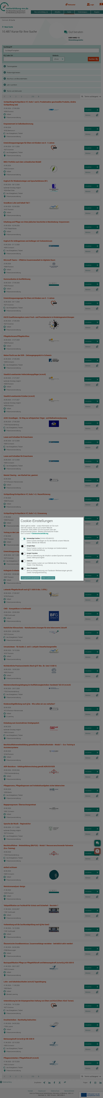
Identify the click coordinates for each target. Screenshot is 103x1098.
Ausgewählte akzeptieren (30, 578)
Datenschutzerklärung (40, 533)
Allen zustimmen (48, 578)
